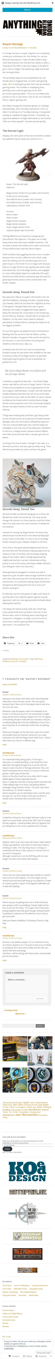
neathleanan (21, 48)
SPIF (10, 84)
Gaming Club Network (40, 1286)
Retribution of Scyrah (10, 661)
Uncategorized (35, 1112)
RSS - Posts (7, 1337)
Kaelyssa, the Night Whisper (13, 1314)
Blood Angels (17, 1103)
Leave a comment (10, 684)
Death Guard (7, 1105)
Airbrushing (7, 1103)
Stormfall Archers (9, 1320)
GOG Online (7, 1289)
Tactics (5, 1112)
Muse (39, 1107)
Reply (5, 745)
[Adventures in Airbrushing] (15, 1049)
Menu (27, 10)
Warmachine (24, 659)
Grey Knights (43, 1105)
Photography (16, 1110)
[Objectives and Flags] (40, 1080)
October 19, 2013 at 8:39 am (12, 755)
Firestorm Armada (30, 1105)
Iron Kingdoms (20, 1107)
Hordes (5, 1107)
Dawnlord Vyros (8, 1310)
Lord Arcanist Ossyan (10, 1317)
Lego (34, 1107)
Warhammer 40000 (12, 1115)
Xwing (5, 1117)
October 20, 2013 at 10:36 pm (12, 838)
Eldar (15, 1105)
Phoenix (5, 1323)
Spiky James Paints (9, 1295)
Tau (10, 1112)
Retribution (15, 659)
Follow (7, 1149)
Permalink (22, 661)
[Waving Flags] (40, 1058)
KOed (29, 1107)
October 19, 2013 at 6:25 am (12, 898)
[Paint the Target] (15, 1080)
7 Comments (32, 48)
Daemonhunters (42, 1103)
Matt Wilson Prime (20, 1289)
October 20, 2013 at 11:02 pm (12, 871)
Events (20, 1105)
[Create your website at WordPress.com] (27, 3)
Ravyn (41, 659)
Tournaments (24, 1112)
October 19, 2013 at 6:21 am (12, 695)
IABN (36, 659)
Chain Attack (7, 1286)
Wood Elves (43, 1115)
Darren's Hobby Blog (21, 1286)
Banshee (6, 1326)
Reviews (45, 1110)
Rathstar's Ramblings (10, 1292)
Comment (40, 998)
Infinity (12, 1107)
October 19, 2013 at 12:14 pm (12, 938)
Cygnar (26, 1102)
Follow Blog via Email (14, 1137)
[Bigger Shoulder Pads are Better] (40, 1043)
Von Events (22, 1295)
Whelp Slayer (33, 1295)
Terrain (15, 1112)
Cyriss (32, 1103)
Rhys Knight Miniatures (28, 1292)
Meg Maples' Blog (36, 1289)
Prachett (25, 1110)
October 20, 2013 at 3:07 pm (12, 813)
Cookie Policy (9, 1348)
